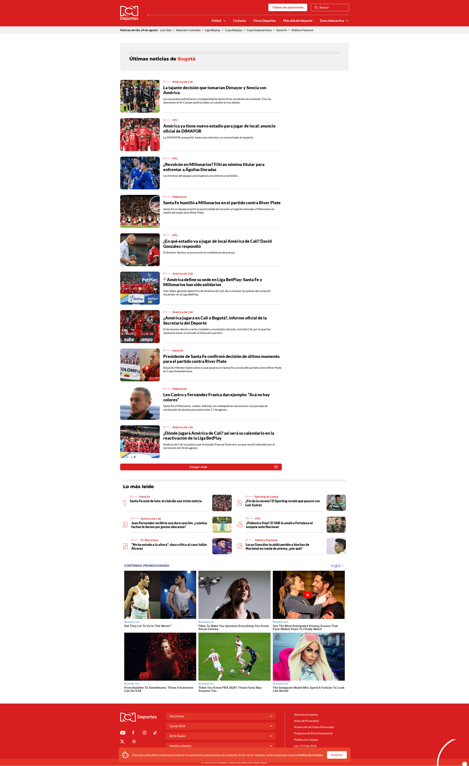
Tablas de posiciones (287, 7)
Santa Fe (281, 30)
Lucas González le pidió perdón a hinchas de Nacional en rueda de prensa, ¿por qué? (277, 547)
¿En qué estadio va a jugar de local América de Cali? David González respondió (217, 243)
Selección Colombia (188, 30)
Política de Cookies (310, 755)
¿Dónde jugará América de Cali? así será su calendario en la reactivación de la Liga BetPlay (218, 435)
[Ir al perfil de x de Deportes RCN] (122, 742)
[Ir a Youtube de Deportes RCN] (122, 733)
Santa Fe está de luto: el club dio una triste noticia (166, 501)
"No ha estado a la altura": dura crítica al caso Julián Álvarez (169, 547)
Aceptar (337, 755)
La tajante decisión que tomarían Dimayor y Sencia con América (214, 90)
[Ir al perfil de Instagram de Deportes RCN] (144, 733)
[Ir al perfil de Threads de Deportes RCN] (134, 742)
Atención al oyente (306, 714)
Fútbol (216, 21)
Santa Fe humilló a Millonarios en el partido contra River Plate (222, 202)
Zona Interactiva (332, 21)
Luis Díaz (165, 30)
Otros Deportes (264, 21)
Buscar (324, 7)
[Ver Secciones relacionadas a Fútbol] (224, 21)
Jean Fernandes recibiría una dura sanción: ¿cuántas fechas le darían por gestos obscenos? (169, 525)
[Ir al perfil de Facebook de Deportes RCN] (133, 733)
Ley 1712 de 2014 (305, 746)
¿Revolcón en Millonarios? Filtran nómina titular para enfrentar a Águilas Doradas (213, 167)
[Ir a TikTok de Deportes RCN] (155, 733)
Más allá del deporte (298, 21)
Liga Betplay (212, 30)
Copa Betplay (233, 30)
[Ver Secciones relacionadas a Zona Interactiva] (347, 21)
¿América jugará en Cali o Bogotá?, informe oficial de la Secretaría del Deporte (215, 320)
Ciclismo (239, 21)
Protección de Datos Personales (314, 727)
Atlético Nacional (302, 30)
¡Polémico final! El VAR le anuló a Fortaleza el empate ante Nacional (279, 525)
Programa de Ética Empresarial (313, 733)
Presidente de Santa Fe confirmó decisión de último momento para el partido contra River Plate (221, 359)
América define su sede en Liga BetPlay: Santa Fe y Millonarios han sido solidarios (212, 282)
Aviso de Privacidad (306, 720)
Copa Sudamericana (259, 30)
